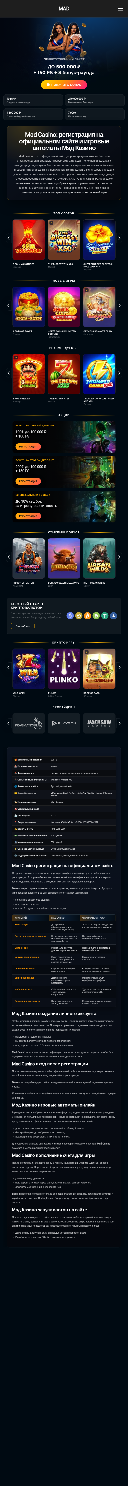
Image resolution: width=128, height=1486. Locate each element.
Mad (64, 8)
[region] (64, 245)
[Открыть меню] (120, 8)
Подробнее (23, 626)
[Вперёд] (119, 238)
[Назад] (9, 238)
